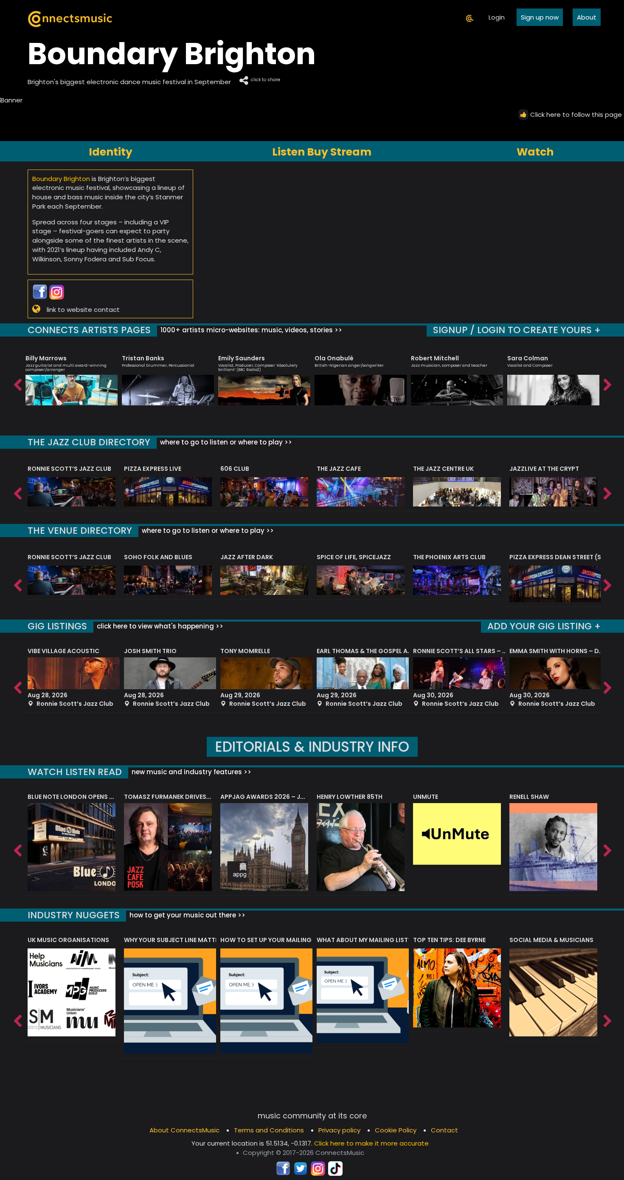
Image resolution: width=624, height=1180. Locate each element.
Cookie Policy (395, 1130)
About (586, 17)
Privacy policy (339, 1130)
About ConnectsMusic (184, 1130)
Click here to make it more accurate (371, 1143)
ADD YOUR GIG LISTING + (544, 626)
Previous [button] (17, 383)
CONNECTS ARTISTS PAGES (89, 330)
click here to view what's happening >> (159, 626)
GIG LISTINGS (57, 626)
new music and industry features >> (190, 771)
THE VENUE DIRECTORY (80, 530)
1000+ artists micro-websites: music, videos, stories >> (250, 329)
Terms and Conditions (269, 1130)
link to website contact (83, 309)
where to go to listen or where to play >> (225, 442)
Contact (444, 1130)
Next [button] (607, 383)
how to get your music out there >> (186, 915)
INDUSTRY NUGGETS (74, 915)
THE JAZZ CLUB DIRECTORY (89, 442)
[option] (71, 376)
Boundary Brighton (61, 178)
